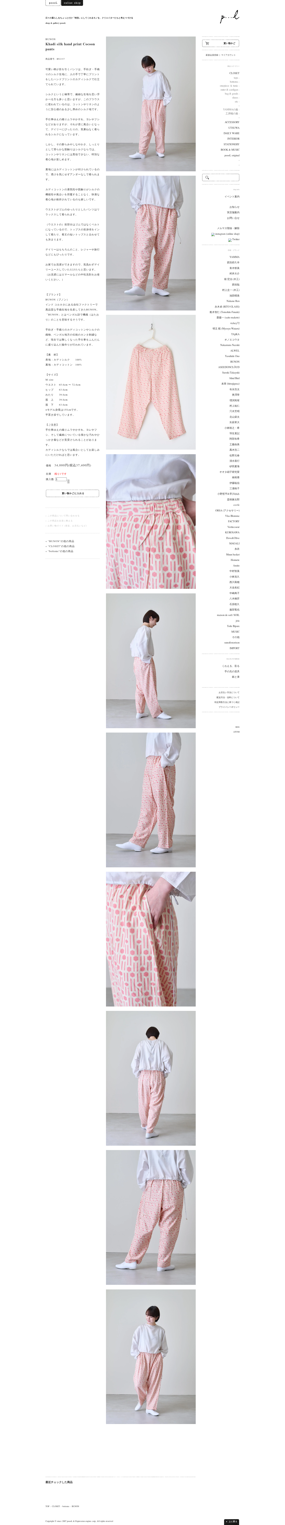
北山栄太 (235, 417)
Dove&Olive (233, 538)
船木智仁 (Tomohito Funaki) (225, 312)
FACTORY (234, 521)
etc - (237, 101)
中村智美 (235, 571)
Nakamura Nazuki (230, 345)
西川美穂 (235, 582)
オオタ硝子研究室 (229, 472)
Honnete (235, 560)
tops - (237, 77)
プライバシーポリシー (229, 706)
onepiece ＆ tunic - (230, 85)
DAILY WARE (232, 133)
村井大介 (235, 273)
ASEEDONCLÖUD (229, 367)
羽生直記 (235, 433)
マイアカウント (228, 54)
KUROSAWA (232, 532)
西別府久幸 (233, 262)
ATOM (236, 731)
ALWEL (235, 350)
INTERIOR (233, 138)
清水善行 (235, 461)
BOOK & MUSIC (230, 149)
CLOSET (56, 1506)
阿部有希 (235, 438)
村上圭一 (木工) (231, 290)
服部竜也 (235, 609)
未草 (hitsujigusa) (230, 383)
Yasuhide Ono (232, 356)
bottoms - (235, 81)
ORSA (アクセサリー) (227, 510)
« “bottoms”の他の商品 (59, 551)
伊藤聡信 (235, 483)
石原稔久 (235, 604)
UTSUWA (234, 128)
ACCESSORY (232, 122)
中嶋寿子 (235, 593)
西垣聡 (236, 284)
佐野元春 (235, 455)
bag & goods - (232, 93)
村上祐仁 (235, 405)
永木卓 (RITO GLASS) (227, 306)
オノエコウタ (232, 339)
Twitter (236, 239)
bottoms (65, 1506)
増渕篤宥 (235, 400)
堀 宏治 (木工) (232, 279)
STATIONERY (232, 144)
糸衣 (237, 549)
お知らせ (235, 207)
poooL (69, 1521)
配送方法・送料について (228, 697)
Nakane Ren (233, 301)
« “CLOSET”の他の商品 (60, 546)
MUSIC (235, 631)
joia (238, 620)
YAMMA (235, 257)
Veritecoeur (233, 527)
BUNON (50, 39)
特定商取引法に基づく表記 (227, 702)
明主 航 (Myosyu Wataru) (226, 328)
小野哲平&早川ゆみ (228, 494)
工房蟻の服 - (233, 113)
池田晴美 (235, 295)
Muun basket (233, 554)
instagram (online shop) (227, 234)
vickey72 (235, 323)
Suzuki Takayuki (231, 372)
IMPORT (235, 648)
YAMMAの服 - (231, 109)
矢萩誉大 (235, 422)
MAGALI (234, 543)
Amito (236, 565)
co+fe (236, 505)
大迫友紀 (235, 587)
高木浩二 (235, 450)
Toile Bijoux (233, 626)
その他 (236, 637)
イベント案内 (232, 196)
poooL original (232, 155)
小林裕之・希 (232, 428)
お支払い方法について (229, 692)
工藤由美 (235, 444)
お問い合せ (233, 218)
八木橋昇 (235, 598)
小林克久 (235, 576)
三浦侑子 (235, 488)
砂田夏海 (235, 466)
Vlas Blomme (232, 516)
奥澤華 (236, 394)
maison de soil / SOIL (228, 615)
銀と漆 (236, 677)
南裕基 (236, 477)
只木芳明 (235, 411)
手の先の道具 (232, 671)
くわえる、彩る (231, 666)
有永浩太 (235, 389)
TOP (47, 1506)
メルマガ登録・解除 (228, 228)
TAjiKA (235, 334)
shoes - (236, 97)
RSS (238, 726)
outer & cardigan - (230, 89)
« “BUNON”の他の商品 (59, 541)
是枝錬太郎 (233, 499)
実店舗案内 (233, 212)
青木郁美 (235, 268)
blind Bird (235, 378)
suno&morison (232, 642)
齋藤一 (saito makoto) (228, 317)
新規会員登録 (212, 54)
